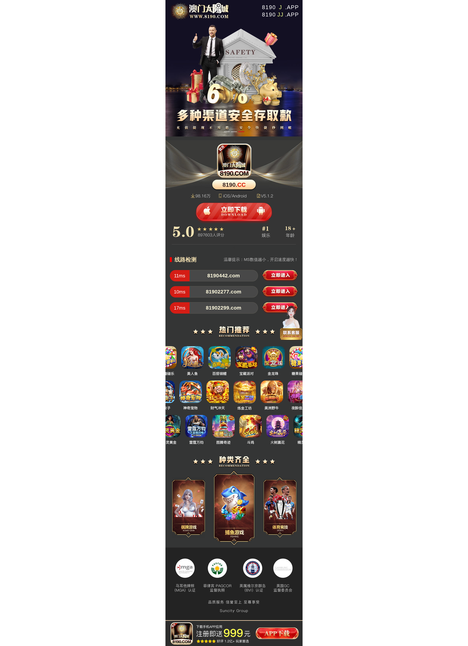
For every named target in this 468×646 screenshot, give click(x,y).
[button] (227, 131)
